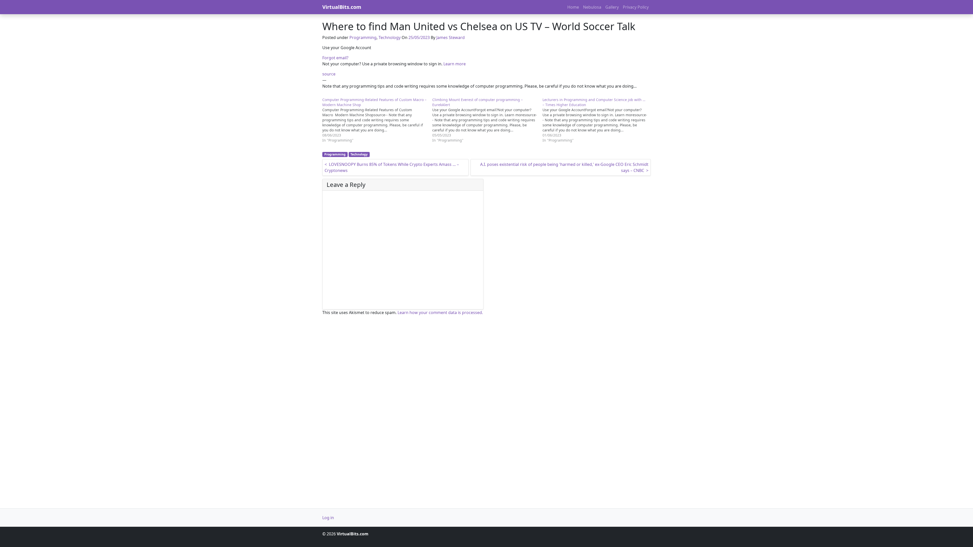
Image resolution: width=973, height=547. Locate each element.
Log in (328, 517)
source (328, 74)
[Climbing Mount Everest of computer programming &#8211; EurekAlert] (487, 120)
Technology (390, 37)
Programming (363, 37)
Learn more (454, 64)
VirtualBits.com (341, 7)
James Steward (450, 37)
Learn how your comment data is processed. (440, 312)
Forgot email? (335, 58)
